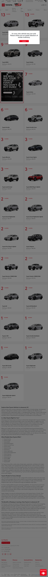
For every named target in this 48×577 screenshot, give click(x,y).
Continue (24, 41)
